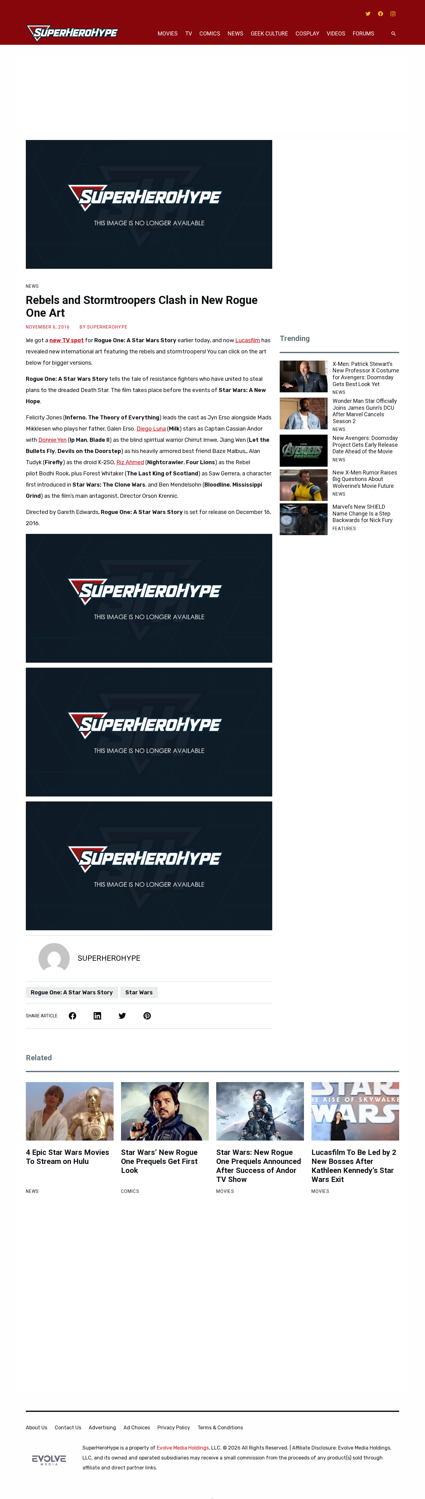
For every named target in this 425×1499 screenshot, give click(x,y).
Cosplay (307, 33)
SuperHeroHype (107, 327)
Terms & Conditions (220, 1428)
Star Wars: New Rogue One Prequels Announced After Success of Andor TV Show (258, 1166)
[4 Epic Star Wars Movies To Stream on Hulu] (70, 1111)
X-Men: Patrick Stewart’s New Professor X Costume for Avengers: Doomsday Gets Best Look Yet (366, 374)
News (235, 33)
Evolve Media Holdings (183, 1448)
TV (188, 33)
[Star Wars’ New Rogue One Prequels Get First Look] (165, 1111)
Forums (363, 33)
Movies (168, 33)
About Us (36, 1428)
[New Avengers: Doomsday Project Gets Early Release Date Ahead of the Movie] (304, 450)
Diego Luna (151, 428)
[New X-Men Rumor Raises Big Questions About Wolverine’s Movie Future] (304, 485)
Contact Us (68, 1428)
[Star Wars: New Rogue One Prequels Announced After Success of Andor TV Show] (260, 1111)
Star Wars (139, 992)
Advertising (102, 1428)
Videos (336, 33)
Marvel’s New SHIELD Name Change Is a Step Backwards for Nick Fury (363, 513)
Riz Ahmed (130, 462)
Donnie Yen (52, 440)
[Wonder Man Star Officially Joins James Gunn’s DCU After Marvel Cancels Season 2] (304, 413)
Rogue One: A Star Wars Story (72, 992)
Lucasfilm (247, 340)
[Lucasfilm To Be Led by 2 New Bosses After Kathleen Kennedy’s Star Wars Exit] (355, 1111)
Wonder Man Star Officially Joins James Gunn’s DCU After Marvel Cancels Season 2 (365, 411)
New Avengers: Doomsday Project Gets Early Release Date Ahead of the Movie (365, 445)
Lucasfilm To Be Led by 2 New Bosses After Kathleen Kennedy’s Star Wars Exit (353, 1166)
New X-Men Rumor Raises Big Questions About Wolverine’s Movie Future (365, 479)
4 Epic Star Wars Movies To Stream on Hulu (67, 1157)
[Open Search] (393, 34)
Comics (209, 33)
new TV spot (66, 340)
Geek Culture (269, 33)
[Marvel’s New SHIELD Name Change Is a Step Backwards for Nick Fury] (304, 519)
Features (345, 528)
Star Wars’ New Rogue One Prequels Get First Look (159, 1161)
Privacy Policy (173, 1428)
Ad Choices (137, 1428)
